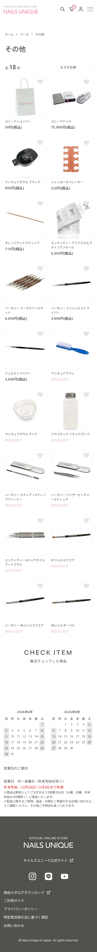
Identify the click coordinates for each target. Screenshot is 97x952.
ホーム (9, 34)
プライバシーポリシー (21, 908)
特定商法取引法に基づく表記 (26, 917)
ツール (24, 34)
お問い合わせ (14, 925)
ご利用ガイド (14, 900)
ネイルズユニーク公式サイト (45, 860)
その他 (39, 34)
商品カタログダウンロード (24, 892)
